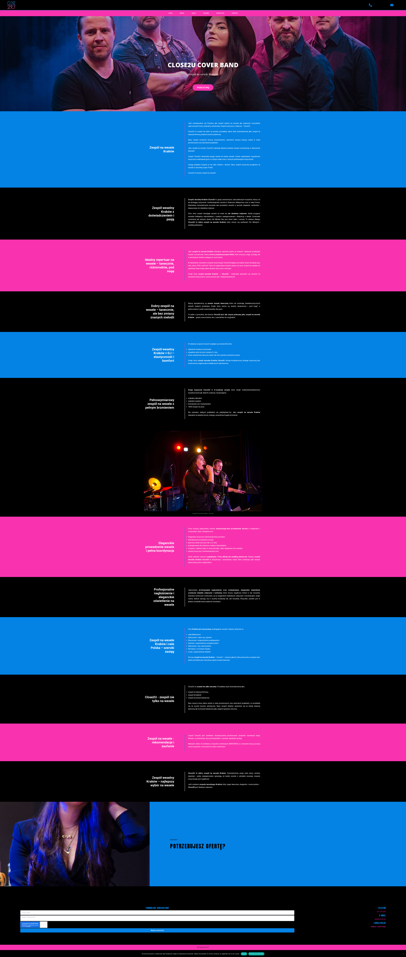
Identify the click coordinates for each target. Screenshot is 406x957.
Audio (194, 13)
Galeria (206, 13)
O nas (170, 13)
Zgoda (244, 954)
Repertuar (220, 13)
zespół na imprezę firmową (198, 692)
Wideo (182, 13)
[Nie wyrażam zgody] (403, 954)
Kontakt (235, 13)
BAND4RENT (233, 744)
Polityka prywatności (256, 954)
